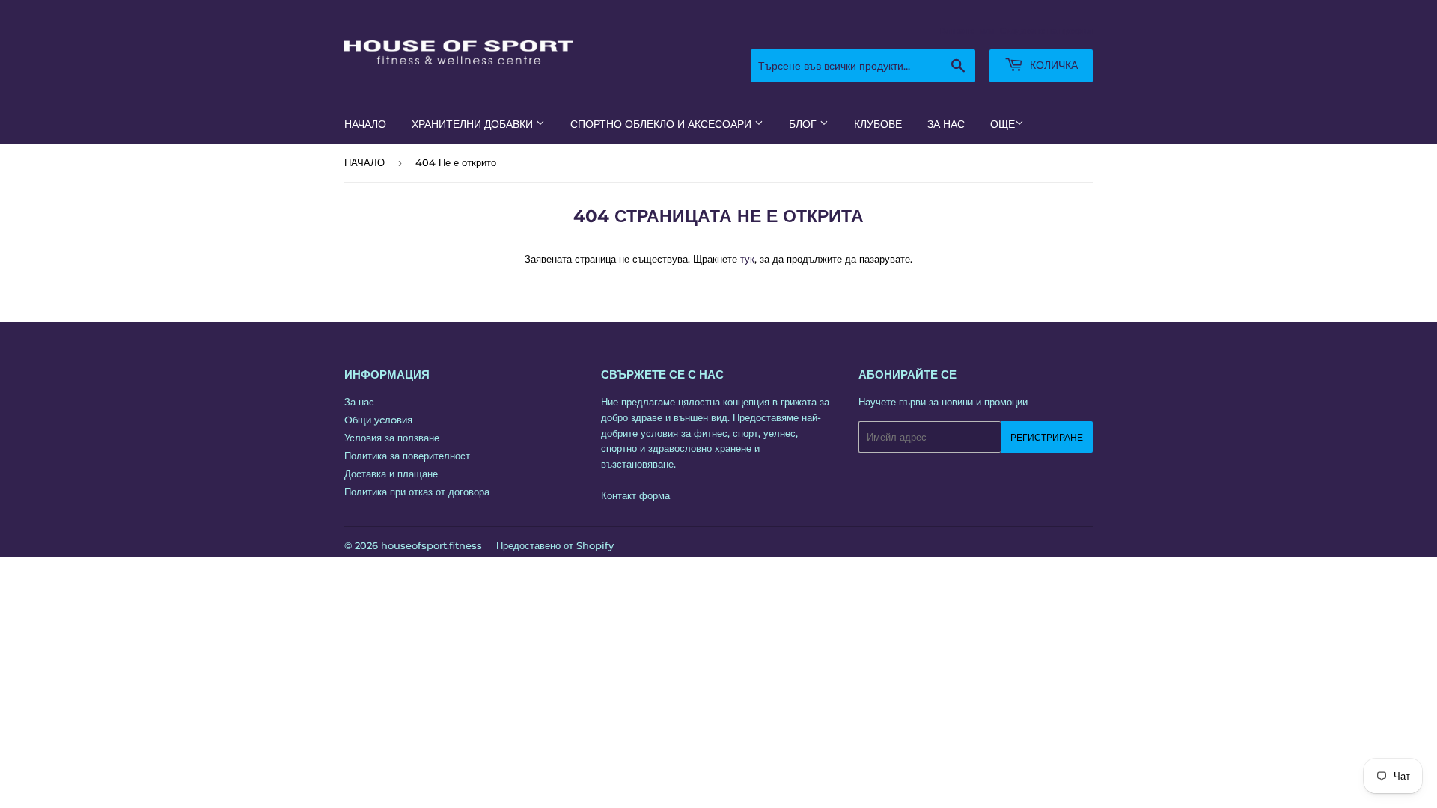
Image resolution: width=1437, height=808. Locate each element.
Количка (1052, 65)
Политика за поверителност (407, 456)
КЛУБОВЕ (878, 124)
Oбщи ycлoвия (378, 420)
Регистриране (1046, 437)
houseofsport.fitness (431, 545)
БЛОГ (804, 124)
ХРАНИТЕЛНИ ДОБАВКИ (474, 124)
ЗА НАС (946, 124)
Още (1002, 124)
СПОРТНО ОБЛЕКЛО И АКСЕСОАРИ (662, 124)
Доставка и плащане (391, 474)
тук (747, 259)
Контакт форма (635, 495)
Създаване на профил (1046, 30)
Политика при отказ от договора (416, 492)
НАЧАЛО (365, 124)
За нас (359, 402)
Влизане (957, 30)
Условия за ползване (391, 438)
